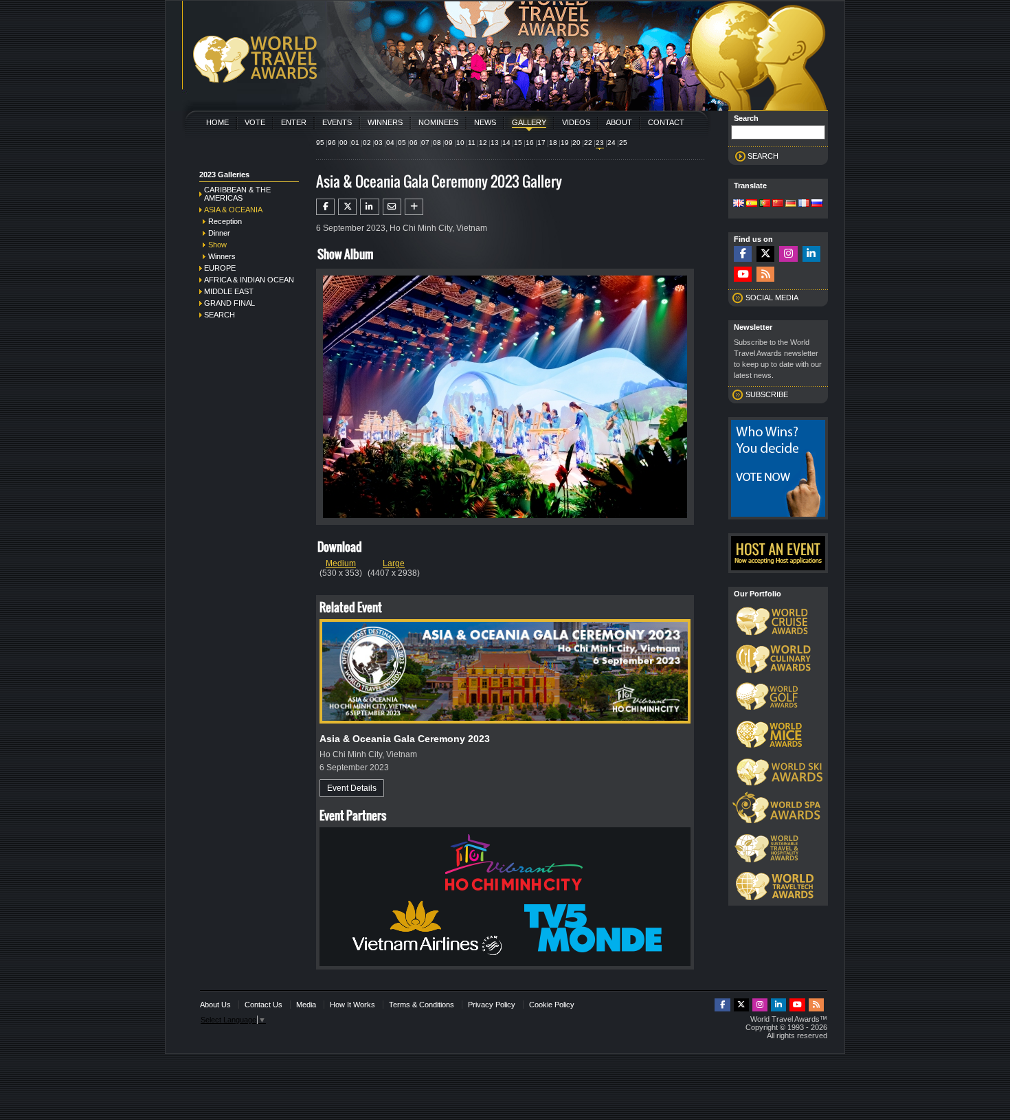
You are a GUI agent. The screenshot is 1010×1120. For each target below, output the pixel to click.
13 (495, 142)
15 (518, 142)
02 (367, 142)
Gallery (529, 122)
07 (425, 142)
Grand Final (229, 303)
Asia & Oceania (233, 209)
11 (471, 142)
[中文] (777, 204)
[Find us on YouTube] (743, 274)
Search (219, 315)
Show (217, 244)
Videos (576, 122)
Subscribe (766, 394)
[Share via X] (347, 206)
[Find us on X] (765, 254)
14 (506, 142)
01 (355, 142)
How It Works (352, 1004)
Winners (385, 122)
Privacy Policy (491, 1004)
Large (394, 563)
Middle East (229, 291)
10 (460, 142)
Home (217, 122)
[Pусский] (816, 204)
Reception (225, 221)
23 (600, 142)
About (619, 122)
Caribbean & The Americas (237, 194)
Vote (255, 122)
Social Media (771, 297)
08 (437, 142)
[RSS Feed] (765, 274)
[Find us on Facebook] (743, 254)
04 (390, 142)
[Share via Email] (392, 206)
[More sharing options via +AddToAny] (414, 206)
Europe (220, 268)
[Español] (751, 204)
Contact (666, 122)
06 (413, 142)
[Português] (764, 204)
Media (306, 1004)
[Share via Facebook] (325, 206)
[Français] (803, 204)
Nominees (438, 122)
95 (320, 142)
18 (553, 142)
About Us (215, 1004)
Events (337, 122)
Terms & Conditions (421, 1004)
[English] (738, 204)
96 (332, 142)
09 (449, 142)
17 (541, 142)
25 (623, 142)
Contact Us (263, 1004)
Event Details (352, 788)
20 (576, 142)
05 (402, 142)
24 (611, 142)
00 (343, 142)
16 (530, 142)
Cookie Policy (551, 1004)
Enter (293, 122)
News (485, 122)
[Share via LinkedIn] (369, 206)
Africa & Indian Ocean (249, 280)
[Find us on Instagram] (788, 254)
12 (483, 142)
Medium (341, 563)
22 (588, 142)
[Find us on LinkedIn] (811, 254)
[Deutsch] (790, 204)
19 (565, 142)
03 (378, 142)
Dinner (219, 233)
